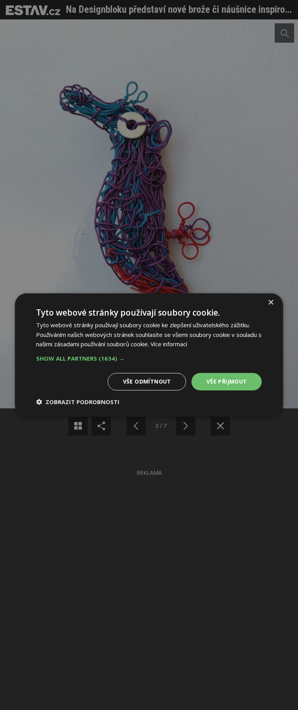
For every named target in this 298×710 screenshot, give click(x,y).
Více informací (169, 344)
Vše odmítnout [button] (147, 381)
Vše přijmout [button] (226, 381)
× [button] (271, 302)
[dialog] (149, 355)
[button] (149, 358)
